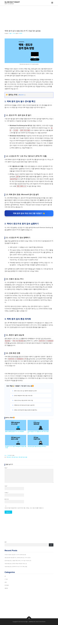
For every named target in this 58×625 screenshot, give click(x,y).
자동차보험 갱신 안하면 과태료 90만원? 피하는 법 (16, 563)
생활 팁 (6, 588)
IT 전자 (8, 455)
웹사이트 (7, 499)
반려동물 (7, 585)
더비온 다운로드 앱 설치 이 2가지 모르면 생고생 (15, 554)
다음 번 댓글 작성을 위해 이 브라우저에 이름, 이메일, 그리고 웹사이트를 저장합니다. (24, 508)
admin (20, 33)
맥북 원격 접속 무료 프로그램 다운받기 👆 (29, 213)
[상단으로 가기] (29, 618)
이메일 (7, 492)
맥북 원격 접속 (15, 457)
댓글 (6, 467)
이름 (6, 486)
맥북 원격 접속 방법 (23, 457)
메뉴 (52, 2)
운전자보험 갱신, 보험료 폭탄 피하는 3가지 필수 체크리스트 (18, 560)
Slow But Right (12, 2)
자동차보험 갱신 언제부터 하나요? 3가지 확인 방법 (16, 566)
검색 (5, 542)
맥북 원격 (9, 457)
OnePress (31, 621)
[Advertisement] (29, 16)
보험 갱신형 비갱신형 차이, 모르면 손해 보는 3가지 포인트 (17, 557)
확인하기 (21, 95)
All (5, 455)
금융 (6, 582)
